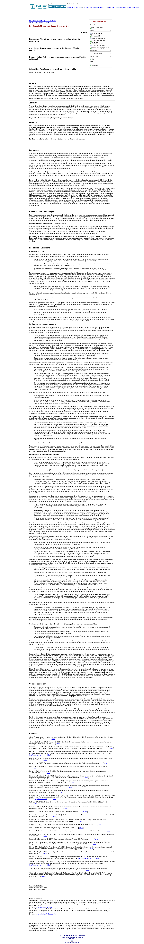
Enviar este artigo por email (100, 48)
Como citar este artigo (99, 41)
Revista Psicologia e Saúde (42, 20)
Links (53, 739)
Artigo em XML (96, 36)
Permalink (95, 65)
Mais (93, 59)
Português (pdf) (97, 33)
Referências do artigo (98, 38)
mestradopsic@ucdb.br (72, 942)
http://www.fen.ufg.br (84, 858)
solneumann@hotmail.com (43, 907)
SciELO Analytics (97, 28)
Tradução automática (98, 45)
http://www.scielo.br (35, 755)
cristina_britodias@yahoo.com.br (45, 914)
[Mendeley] (91, 59)
